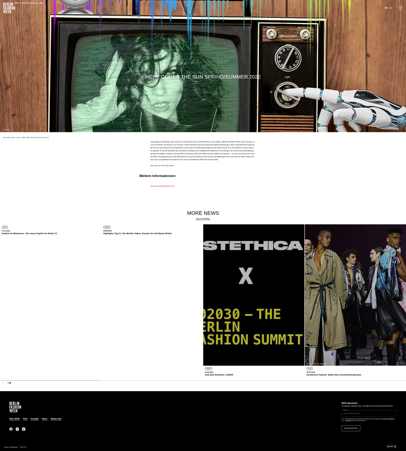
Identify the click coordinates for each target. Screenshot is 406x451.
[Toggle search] (391, 8)
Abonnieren (351, 428)
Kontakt (34, 419)
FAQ (25, 419)
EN (386, 8)
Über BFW (14, 419)
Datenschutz (22, 447)
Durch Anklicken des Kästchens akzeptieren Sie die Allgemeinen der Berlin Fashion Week (370, 419)
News (18, 137)
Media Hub (56, 419)
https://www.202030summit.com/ (162, 186)
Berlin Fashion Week (9, 137)
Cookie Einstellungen (11, 447)
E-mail (345, 410)
